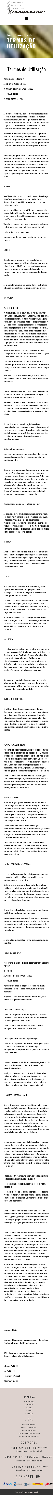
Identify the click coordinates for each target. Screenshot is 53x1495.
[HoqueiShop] (26, 11)
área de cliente (16, 5)
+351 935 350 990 (23, 1467)
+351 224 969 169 (23, 1447)
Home (9, 34)
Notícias (29, 1407)
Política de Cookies (29, 1430)
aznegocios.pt (33, 1492)
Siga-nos (22, 1476)
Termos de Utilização (23, 34)
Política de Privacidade (29, 1427)
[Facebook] (31, 1476)
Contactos (29, 1413)
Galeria (29, 1410)
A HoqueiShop (29, 1401)
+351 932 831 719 (17, 1457)
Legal (29, 1419)
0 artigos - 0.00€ (17, 8)
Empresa (29, 1397)
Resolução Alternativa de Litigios (29, 1433)
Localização (29, 1404)
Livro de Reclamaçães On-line (29, 1436)
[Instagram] (38, 1476)
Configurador (17, 2)
